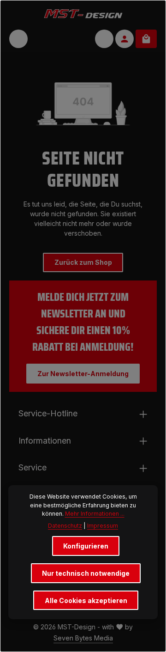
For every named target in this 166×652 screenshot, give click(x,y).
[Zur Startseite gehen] (83, 13)
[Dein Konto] (124, 39)
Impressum (102, 525)
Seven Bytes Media (83, 638)
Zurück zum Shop (83, 262)
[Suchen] (104, 39)
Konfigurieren (85, 546)
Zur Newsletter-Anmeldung (83, 374)
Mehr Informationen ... (95, 513)
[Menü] (18, 39)
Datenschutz (65, 525)
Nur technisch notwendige (86, 573)
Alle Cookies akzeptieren (86, 600)
